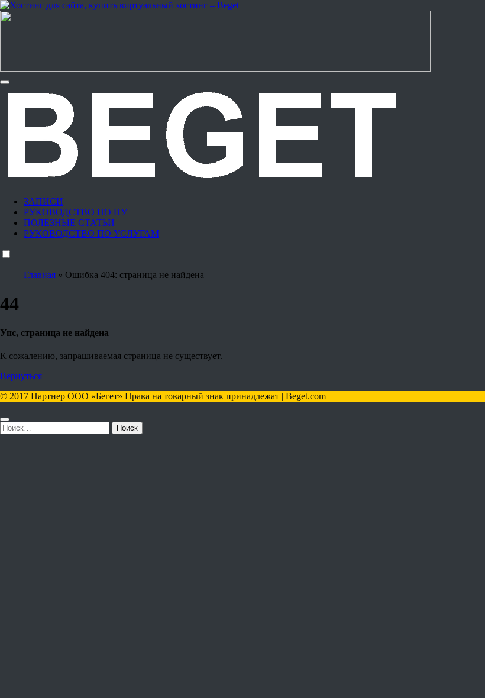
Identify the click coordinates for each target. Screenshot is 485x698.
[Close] (4, 419)
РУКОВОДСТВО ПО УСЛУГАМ (91, 233)
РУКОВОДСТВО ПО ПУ (75, 212)
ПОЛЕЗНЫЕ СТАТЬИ (69, 223)
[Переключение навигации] (4, 82)
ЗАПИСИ (43, 201)
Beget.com (306, 396)
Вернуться (21, 376)
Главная (40, 275)
